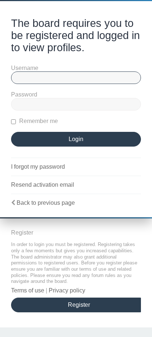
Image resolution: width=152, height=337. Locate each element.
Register (79, 305)
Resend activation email (42, 185)
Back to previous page (46, 203)
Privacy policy (67, 290)
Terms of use (27, 290)
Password (24, 94)
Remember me (38, 121)
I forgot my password (38, 167)
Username (24, 68)
